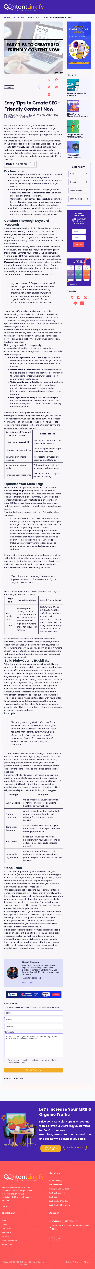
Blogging (19, 18)
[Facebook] (52, 1238)
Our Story (6, 1206)
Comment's (9, 1032)
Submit (78, 244)
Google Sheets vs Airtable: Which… (75, 136)
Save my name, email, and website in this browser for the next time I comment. (33, 1061)
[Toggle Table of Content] (31, 164)
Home (7, 18)
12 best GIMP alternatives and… (75, 156)
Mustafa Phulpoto (14, 115)
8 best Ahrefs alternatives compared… (78, 115)
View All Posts (27, 983)
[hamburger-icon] (90, 7)
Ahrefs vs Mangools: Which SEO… (76, 94)
